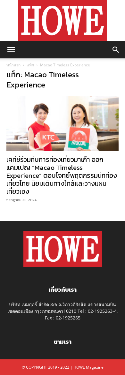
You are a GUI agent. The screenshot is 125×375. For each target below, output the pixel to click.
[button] (11, 49)
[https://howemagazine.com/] (62, 20)
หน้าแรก (13, 65)
